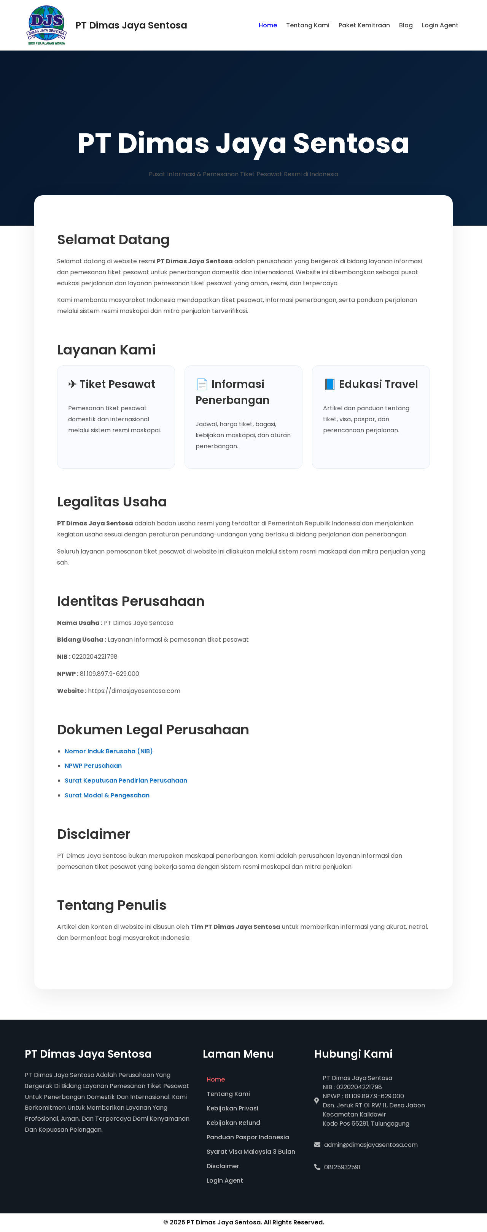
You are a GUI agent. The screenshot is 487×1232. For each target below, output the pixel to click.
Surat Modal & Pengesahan (107, 795)
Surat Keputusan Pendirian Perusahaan (126, 780)
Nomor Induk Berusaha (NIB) (109, 751)
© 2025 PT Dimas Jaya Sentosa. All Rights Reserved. (243, 1222)
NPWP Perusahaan (93, 765)
